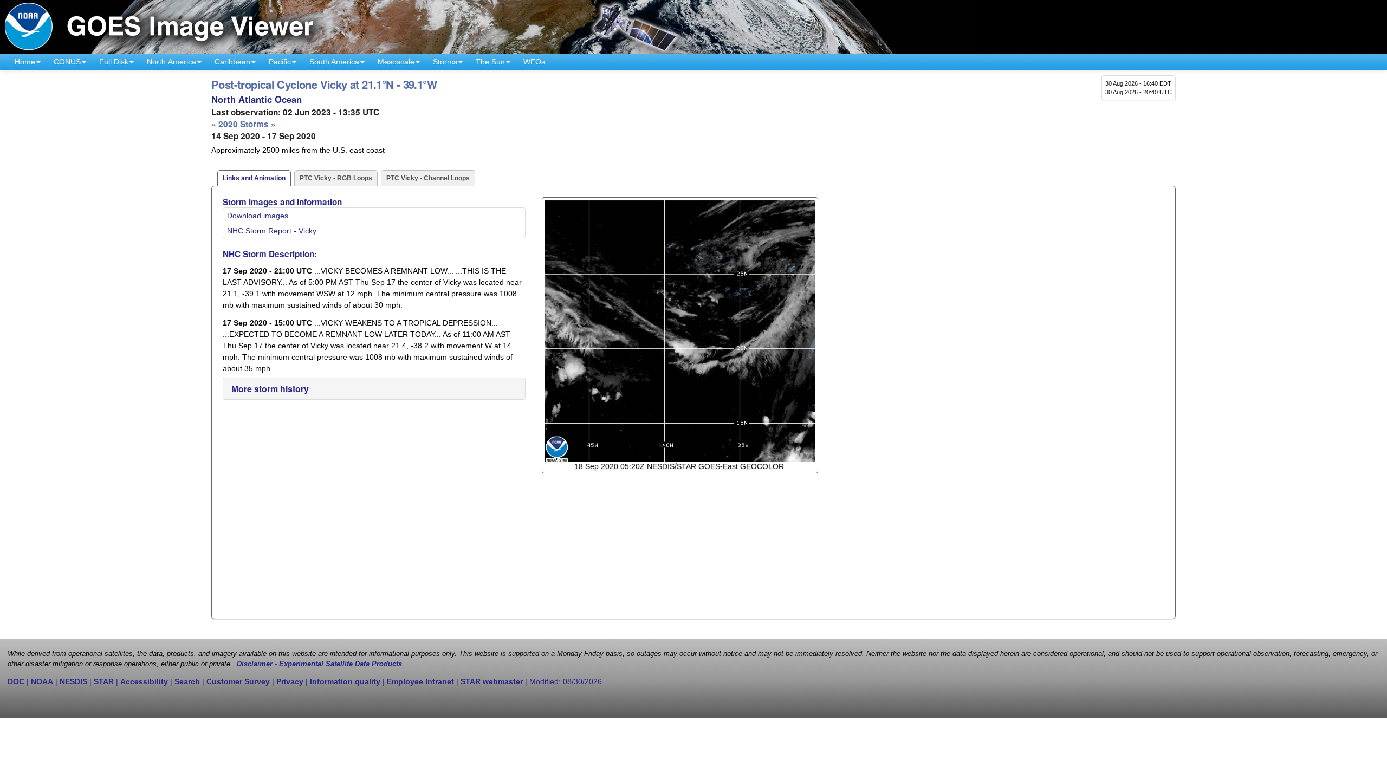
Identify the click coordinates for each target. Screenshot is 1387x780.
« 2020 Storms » (243, 124)
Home (25, 61)
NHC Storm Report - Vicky (271, 230)
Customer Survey (238, 681)
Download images (257, 215)
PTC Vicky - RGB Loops (336, 178)
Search (187, 681)
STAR (104, 681)
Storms (445, 61)
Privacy (289, 681)
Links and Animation (254, 178)
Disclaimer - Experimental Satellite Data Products (319, 664)
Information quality (345, 681)
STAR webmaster (492, 681)
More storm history (270, 388)
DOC (16, 681)
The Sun (490, 61)
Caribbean (232, 61)
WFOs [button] (534, 61)
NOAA (42, 681)
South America (334, 61)
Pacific (280, 61)
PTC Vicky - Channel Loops (428, 178)
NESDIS (73, 681)
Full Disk (113, 61)
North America (171, 61)
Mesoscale (396, 61)
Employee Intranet (420, 681)
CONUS (67, 61)
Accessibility (144, 681)
